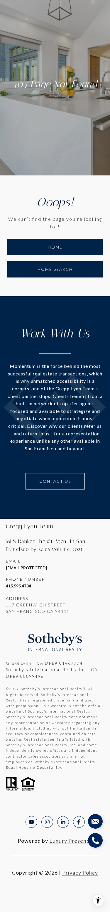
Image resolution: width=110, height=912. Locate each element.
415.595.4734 (18, 585)
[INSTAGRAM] (47, 822)
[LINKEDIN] (63, 822)
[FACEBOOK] (79, 822)
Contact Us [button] (55, 481)
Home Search (55, 269)
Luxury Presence (71, 840)
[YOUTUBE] (31, 822)
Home (55, 246)
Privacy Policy (80, 872)
